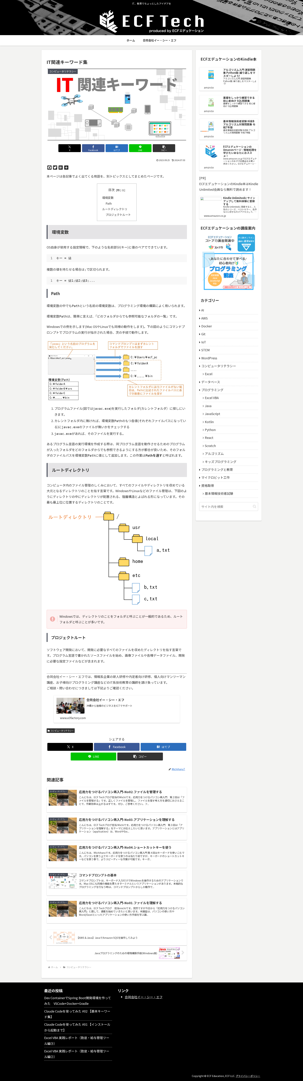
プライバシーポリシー (248, 1076)
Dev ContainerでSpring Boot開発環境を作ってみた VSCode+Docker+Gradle (77, 1000)
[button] (164, 148)
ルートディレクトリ (114, 209)
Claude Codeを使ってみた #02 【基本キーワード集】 (77, 1014)
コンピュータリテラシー (62, 730)
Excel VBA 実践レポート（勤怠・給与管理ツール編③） (76, 1040)
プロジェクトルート (118, 215)
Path (109, 203)
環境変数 (107, 197)
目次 (111, 189)
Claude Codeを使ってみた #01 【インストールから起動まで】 (77, 1027)
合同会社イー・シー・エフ (144, 997)
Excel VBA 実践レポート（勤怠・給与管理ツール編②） (76, 1054)
